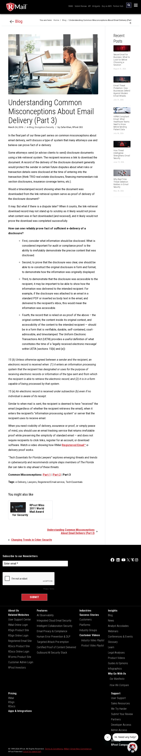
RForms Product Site (19, 657)
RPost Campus (119, 744)
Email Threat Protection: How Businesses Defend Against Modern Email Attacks (121, 90)
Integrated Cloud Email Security (54, 620)
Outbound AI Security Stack (52, 652)
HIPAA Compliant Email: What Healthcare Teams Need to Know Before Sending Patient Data (121, 123)
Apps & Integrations (20, 711)
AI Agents (96, 6)
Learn (111, 647)
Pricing (12, 693)
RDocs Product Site (19, 646)
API (89, 6)
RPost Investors (17, 667)
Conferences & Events (120, 636)
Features (42, 610)
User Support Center (19, 619)
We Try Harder (119, 708)
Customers (85, 619)
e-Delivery (20, 482)
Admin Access (119, 730)
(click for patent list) (32, 751)
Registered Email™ (74, 445)
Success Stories (89, 615)
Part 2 (57, 474)
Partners (116, 719)
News (111, 620)
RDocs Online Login (18, 651)
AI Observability (45, 615)
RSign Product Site (18, 630)
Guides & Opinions (118, 663)
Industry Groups (88, 630)
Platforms (84, 624)
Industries (85, 610)
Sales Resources (120, 703)
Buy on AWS (107, 6)
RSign (11, 702)
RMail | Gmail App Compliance (77, 749)
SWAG (70, 6)
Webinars (113, 631)
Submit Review (81, 6)
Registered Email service (51, 482)
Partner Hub (118, 6)
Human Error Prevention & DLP (53, 636)
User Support (118, 698)
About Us (13, 610)
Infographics (115, 668)
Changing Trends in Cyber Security (31, 539)
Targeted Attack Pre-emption (53, 642)
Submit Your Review (122, 714)
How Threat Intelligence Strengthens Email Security (121, 154)
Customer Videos (89, 635)
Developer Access (121, 724)
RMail (11, 698)
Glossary (113, 642)
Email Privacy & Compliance (52, 631)
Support (115, 693)
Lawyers (32, 482)
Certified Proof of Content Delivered (56, 647)
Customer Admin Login (20, 662)
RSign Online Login (18, 635)
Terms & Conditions (54, 749)
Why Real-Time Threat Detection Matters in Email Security (120, 183)
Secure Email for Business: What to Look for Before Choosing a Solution (121, 59)
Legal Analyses (116, 652)
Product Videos (116, 658)
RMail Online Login (18, 624)
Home (56, 20)
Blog (18, 21)
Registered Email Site (20, 641)
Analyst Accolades (118, 626)
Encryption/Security (44, 127)
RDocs (11, 706)
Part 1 (47, 474)
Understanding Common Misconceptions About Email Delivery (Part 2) (71, 531)
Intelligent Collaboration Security (54, 626)
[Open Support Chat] (132, 747)
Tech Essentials (74, 482)
